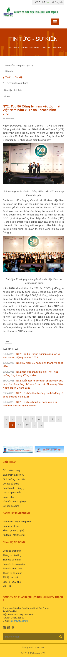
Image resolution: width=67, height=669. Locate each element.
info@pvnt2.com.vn (19, 621)
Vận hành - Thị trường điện (17, 521)
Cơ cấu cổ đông (11, 506)
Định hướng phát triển (14, 479)
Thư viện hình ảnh (12, 90)
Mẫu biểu (7, 586)
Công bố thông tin (12, 550)
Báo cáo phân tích (12, 568)
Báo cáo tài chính (12, 559)
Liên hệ (39, 647)
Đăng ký (60, 636)
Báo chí (9, 71)
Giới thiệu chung (11, 470)
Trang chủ (27, 647)
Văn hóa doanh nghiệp (14, 501)
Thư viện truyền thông (16, 83)
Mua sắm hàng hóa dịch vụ (19, 65)
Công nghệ (8, 497)
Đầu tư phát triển (11, 526)
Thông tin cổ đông (12, 555)
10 (19, 425)
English (58, 2)
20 (27, 425)
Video (6, 96)
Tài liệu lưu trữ (10, 577)
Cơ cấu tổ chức (11, 483)
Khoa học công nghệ (13, 530)
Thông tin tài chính (12, 573)
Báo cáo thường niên (14, 564)
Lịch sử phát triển (12, 492)
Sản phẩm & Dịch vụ (13, 474)
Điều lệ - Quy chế (12, 582)
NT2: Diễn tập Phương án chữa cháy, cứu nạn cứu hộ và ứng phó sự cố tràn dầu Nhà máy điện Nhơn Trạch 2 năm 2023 (33, 384)
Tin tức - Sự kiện (14, 77)
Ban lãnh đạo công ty (14, 488)
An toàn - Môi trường (13, 535)
